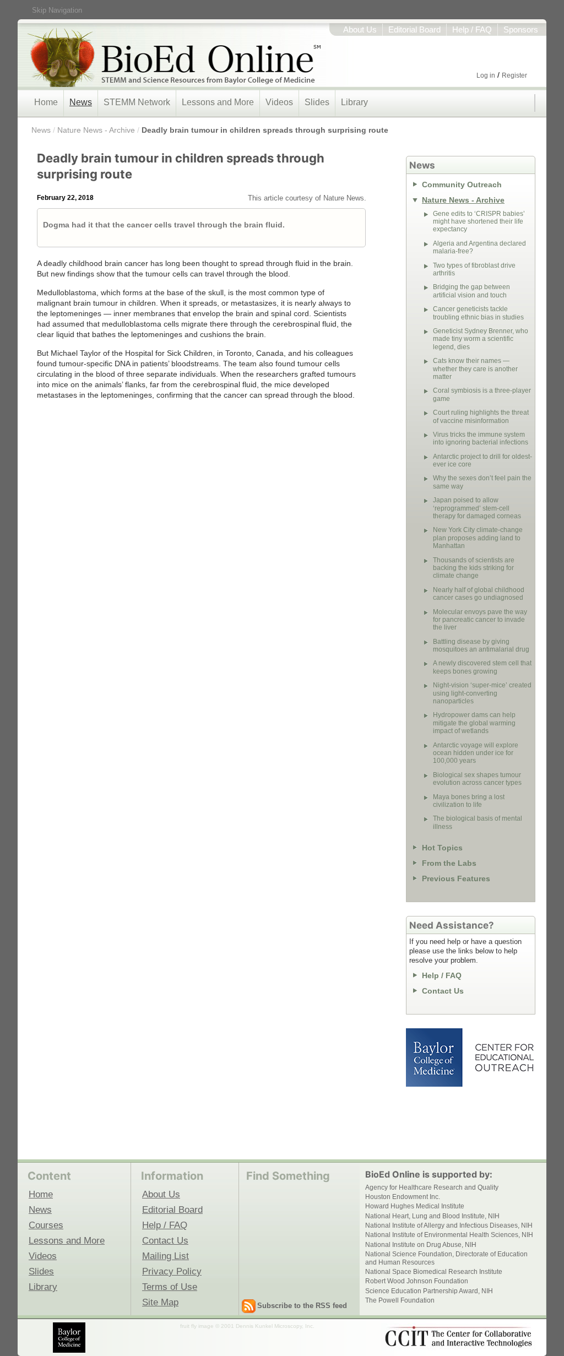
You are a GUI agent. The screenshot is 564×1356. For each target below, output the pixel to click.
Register (514, 75)
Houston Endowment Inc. (402, 1197)
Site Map (160, 1302)
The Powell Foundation (400, 1300)
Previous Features (456, 878)
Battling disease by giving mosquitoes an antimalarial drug (481, 645)
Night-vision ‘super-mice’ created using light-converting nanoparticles (482, 693)
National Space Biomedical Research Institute (433, 1272)
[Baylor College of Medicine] (70, 1337)
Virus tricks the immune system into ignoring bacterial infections (480, 438)
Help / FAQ (472, 29)
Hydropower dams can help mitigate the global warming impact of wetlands (474, 723)
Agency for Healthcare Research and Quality (431, 1187)
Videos (279, 102)
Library (354, 102)
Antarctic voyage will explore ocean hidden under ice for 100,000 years (475, 753)
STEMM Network (137, 102)
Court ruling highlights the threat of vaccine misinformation (481, 416)
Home (46, 102)
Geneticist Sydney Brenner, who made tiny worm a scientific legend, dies (480, 339)
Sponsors (520, 29)
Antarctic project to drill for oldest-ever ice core (482, 460)
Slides (317, 102)
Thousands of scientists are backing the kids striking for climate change (473, 568)
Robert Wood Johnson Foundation (416, 1281)
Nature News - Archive (96, 130)
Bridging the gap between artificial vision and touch (471, 291)
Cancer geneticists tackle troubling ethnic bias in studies (478, 313)
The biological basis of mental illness (477, 822)
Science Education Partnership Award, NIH (429, 1291)
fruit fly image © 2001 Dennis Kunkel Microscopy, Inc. (247, 1326)
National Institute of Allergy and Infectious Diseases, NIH (449, 1225)
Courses (46, 1225)
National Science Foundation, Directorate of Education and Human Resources (446, 1258)
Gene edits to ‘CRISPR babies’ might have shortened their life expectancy (479, 222)
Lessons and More (218, 102)
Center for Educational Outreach (503, 1057)
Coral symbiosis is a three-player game (482, 394)
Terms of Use (169, 1287)
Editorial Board (414, 29)
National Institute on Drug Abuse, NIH (420, 1245)
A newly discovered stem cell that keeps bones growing (482, 667)
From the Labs (449, 863)
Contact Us (443, 990)
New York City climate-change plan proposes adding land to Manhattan (478, 538)
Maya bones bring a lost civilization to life (469, 801)
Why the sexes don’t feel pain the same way (482, 482)
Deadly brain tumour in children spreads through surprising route (265, 130)
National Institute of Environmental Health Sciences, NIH (449, 1235)
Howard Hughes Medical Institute (414, 1206)
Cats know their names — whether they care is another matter (475, 369)
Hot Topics (442, 847)
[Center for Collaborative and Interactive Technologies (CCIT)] (458, 1336)
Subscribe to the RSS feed (302, 1305)
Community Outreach (462, 184)
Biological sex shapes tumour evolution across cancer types (477, 779)
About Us (360, 29)
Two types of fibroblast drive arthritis (474, 269)
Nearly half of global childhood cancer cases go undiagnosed (478, 593)
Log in (485, 75)
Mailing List (165, 1256)
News (80, 102)
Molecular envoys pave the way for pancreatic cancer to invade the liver (480, 620)
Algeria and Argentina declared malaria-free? (479, 247)
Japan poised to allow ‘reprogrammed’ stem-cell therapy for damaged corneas (477, 508)
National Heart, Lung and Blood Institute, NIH (432, 1216)
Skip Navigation (57, 10)
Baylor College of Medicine (435, 1057)
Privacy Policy (172, 1271)
